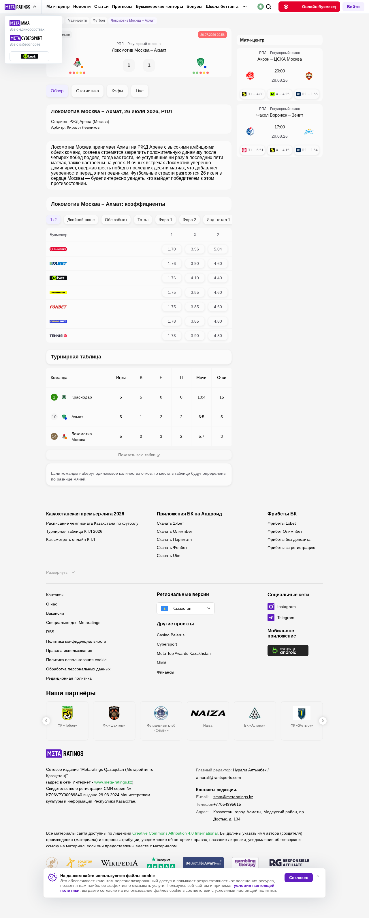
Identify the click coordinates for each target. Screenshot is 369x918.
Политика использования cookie (76, 659)
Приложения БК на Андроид (189, 514)
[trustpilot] (161, 863)
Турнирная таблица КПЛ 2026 (74, 531)
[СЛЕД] (323, 721)
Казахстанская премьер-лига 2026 (85, 514)
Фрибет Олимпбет (285, 531)
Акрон (263, 59)
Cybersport (167, 644)
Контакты (54, 594)
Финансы (165, 672)
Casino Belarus (170, 635)
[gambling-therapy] (245, 863)
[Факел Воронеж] (250, 131)
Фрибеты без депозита (289, 539)
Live (140, 90)
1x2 (53, 219)
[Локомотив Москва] (77, 65)
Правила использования (69, 650)
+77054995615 (227, 804)
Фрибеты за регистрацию (291, 547)
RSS (50, 631)
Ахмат (160, 50)
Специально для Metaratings (73, 622)
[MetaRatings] (65, 753)
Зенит (297, 115)
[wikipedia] (119, 863)
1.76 (172, 263)
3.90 (195, 263)
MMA (161, 663)
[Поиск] (269, 7)
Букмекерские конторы (159, 6)
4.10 (195, 278)
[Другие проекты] (21, 7)
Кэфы (117, 90)
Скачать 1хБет (170, 523)
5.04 (218, 249)
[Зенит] (309, 131)
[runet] (52, 863)
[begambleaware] (203, 863)
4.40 (218, 278)
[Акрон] (250, 75)
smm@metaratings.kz (233, 796)
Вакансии (55, 613)
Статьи (101, 6)
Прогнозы (122, 6)
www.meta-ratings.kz (113, 782)
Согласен (298, 877)
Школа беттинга (222, 6)
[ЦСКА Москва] (309, 75)
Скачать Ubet (169, 555)
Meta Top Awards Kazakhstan (184, 653)
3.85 (195, 292)
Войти (353, 6)
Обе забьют (116, 219)
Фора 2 (189, 219)
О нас (51, 604)
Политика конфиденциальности (76, 641)
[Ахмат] (201, 65)
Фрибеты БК (282, 514)
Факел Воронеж (271, 115)
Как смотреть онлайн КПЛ (70, 539)
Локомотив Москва (130, 50)
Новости (82, 6)
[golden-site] (79, 863)
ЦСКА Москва (288, 59)
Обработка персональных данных (78, 669)
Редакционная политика (69, 678)
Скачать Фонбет (172, 547)
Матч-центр (58, 6)
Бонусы (194, 6)
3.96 (195, 249)
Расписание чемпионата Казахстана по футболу (92, 523)
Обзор (57, 90)
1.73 (172, 335)
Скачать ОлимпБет (175, 531)
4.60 (218, 263)
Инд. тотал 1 (218, 219)
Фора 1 (165, 219)
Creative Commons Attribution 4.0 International (175, 833)
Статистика (87, 90)
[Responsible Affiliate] (289, 863)
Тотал (143, 219)
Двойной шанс (81, 219)
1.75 (172, 292)
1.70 (172, 249)
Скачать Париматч (174, 539)
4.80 (218, 321)
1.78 (172, 321)
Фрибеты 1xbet (282, 523)
